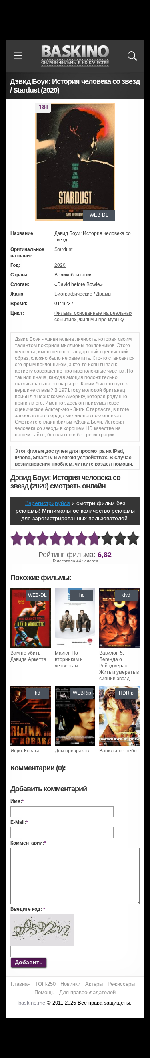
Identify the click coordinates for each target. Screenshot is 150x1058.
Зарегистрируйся (47, 503)
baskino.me (31, 1003)
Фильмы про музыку (101, 319)
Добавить (29, 962)
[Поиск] (132, 56)
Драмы (104, 294)
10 (133, 539)
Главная (20, 984)
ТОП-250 (45, 984)
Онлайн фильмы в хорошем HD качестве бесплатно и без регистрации (75, 56)
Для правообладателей (87, 992)
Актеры (94, 984)
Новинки (70, 984)
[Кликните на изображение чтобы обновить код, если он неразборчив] (42, 917)
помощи (122, 464)
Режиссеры (121, 984)
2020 (60, 265)
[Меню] (18, 56)
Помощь (44, 992)
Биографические (73, 294)
